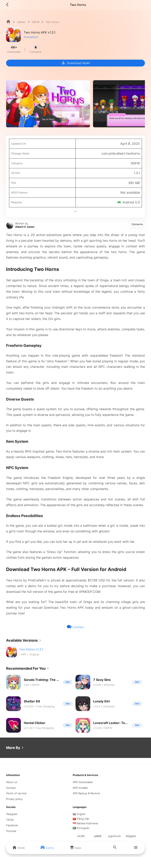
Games (21, 22)
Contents (137, 224)
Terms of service (16, 793)
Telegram (11, 814)
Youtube (11, 830)
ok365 (81, 836)
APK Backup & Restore (86, 793)
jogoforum (114, 836)
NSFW (35, 22)
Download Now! (75, 63)
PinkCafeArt (31, 37)
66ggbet (131, 836)
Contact (11, 787)
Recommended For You (28, 668)
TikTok (10, 819)
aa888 (97, 836)
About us (11, 782)
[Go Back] (8, 5)
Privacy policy (14, 799)
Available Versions (24, 640)
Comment (78, 627)
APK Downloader (83, 782)
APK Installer (80, 787)
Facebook (12, 825)
